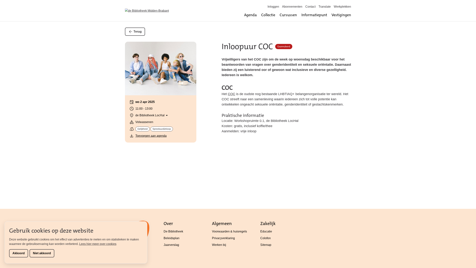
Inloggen (273, 6)
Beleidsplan (171, 238)
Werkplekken (342, 6)
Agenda (250, 15)
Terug (138, 31)
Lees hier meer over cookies (97, 243)
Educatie (266, 231)
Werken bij (219, 244)
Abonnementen (292, 6)
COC (231, 94)
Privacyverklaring (223, 238)
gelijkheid (142, 129)
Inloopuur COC (247, 47)
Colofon (265, 238)
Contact (310, 6)
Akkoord (18, 253)
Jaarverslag (171, 244)
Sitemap (265, 244)
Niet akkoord (42, 253)
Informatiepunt (314, 15)
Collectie (268, 15)
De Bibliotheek (173, 231)
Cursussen (288, 15)
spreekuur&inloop (161, 129)
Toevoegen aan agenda (151, 135)
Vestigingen (341, 15)
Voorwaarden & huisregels (229, 231)
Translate (325, 6)
